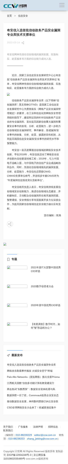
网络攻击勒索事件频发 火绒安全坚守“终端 (29, 370)
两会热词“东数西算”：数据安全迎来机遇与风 (31, 389)
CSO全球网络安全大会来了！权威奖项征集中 (31, 407)
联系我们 (8, 430)
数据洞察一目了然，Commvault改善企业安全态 (33, 395)
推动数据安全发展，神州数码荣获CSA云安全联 (32, 401)
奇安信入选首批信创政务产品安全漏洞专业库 (31, 364)
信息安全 (23, 15)
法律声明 (38, 426)
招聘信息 (53, 426)
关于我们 (8, 426)
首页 (9, 15)
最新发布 (17, 355)
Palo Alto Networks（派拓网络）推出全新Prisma (33, 377)
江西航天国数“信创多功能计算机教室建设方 (30, 383)
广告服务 (23, 426)
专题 (14, 259)
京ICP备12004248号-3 (19, 455)
